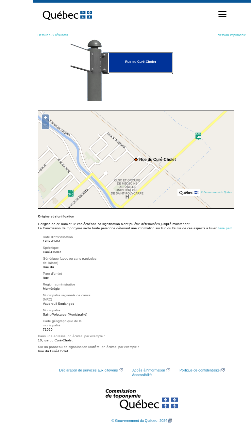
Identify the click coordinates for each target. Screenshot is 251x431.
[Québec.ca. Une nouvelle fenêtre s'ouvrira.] (67, 14)
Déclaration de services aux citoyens (88, 370)
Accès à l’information (148, 370)
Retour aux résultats (53, 35)
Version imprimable (232, 35)
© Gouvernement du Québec (216, 192)
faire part (225, 228)
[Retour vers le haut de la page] (234, 395)
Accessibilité (142, 375)
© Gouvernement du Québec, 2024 (139, 420)
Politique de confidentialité (199, 370)
